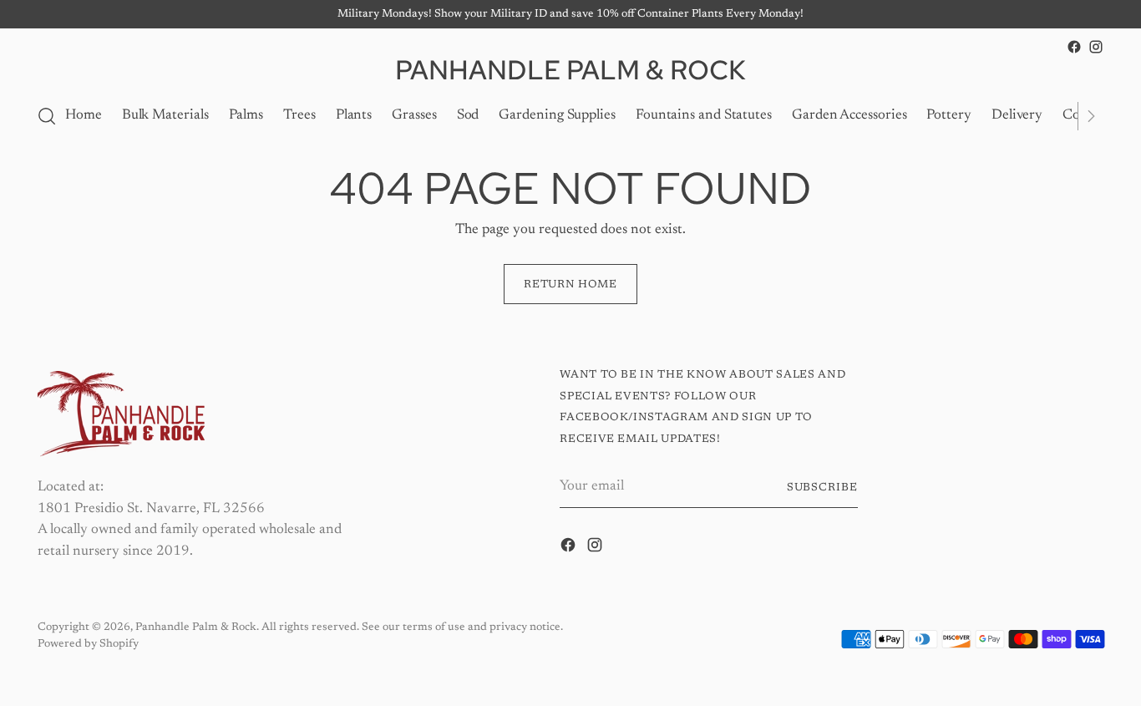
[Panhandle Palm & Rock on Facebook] (1074, 46)
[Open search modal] (46, 116)
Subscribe (823, 487)
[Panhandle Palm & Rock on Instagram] (1095, 46)
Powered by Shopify (88, 643)
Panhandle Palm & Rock (195, 627)
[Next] (1090, 116)
